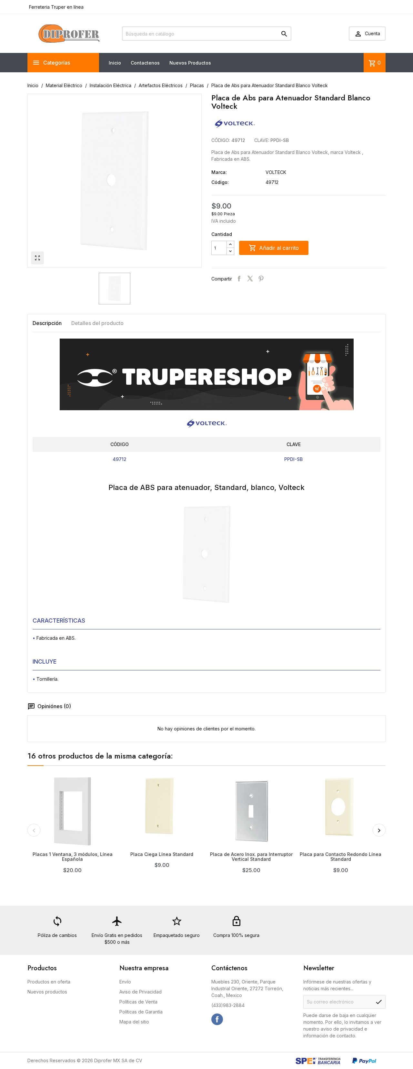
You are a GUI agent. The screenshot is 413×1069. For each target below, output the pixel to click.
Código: (220, 182)
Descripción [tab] (47, 323)
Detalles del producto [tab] (97, 323)
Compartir (239, 278)
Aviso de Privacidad (140, 991)
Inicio (115, 63)
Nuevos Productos (190, 63)
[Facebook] (217, 1019)
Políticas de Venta (138, 1001)
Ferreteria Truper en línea (56, 7)
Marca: (219, 172)
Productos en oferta (48, 981)
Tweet (250, 278)
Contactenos (145, 63)
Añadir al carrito (274, 248)
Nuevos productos (47, 991)
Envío (125, 981)
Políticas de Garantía (141, 1011)
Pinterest (261, 278)
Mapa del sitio (134, 1021)
